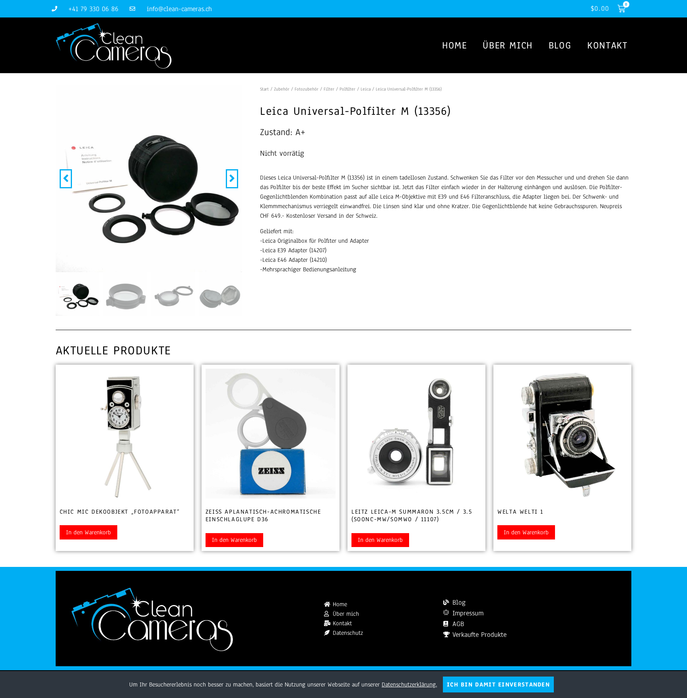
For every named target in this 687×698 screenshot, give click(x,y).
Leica (366, 89)
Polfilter (347, 89)
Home (454, 45)
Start (264, 89)
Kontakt (607, 45)
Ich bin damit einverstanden (498, 684)
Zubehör (281, 89)
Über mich (507, 45)
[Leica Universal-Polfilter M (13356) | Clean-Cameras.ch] (149, 178)
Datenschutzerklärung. (409, 684)
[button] (66, 178)
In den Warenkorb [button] (88, 532)
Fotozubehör (306, 89)
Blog (560, 45)
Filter (329, 89)
